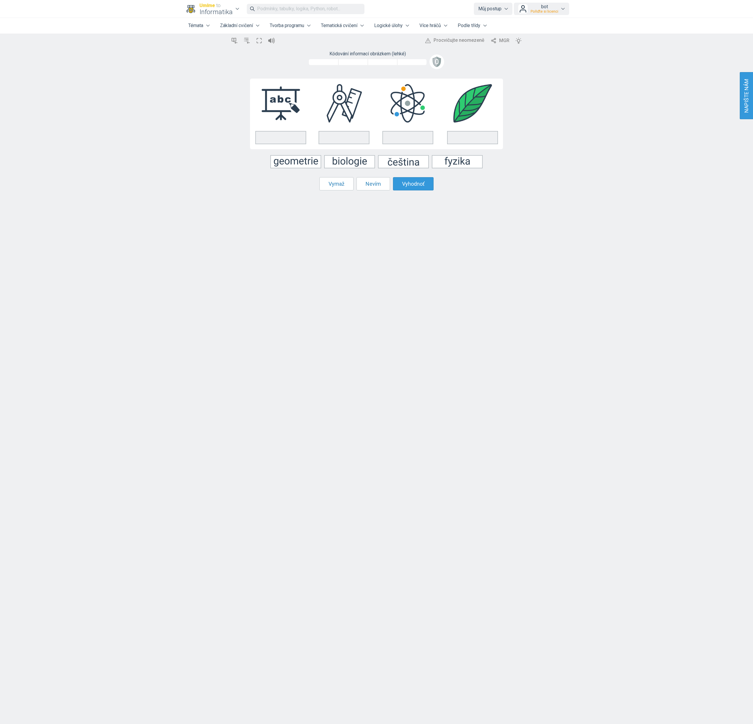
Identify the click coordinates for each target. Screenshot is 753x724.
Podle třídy (469, 25)
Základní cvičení (236, 25)
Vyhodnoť (413, 184)
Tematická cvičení (339, 25)
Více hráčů (430, 25)
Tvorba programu (287, 25)
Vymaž (336, 184)
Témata (195, 25)
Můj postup (490, 8)
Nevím (373, 184)
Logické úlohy (388, 25)
